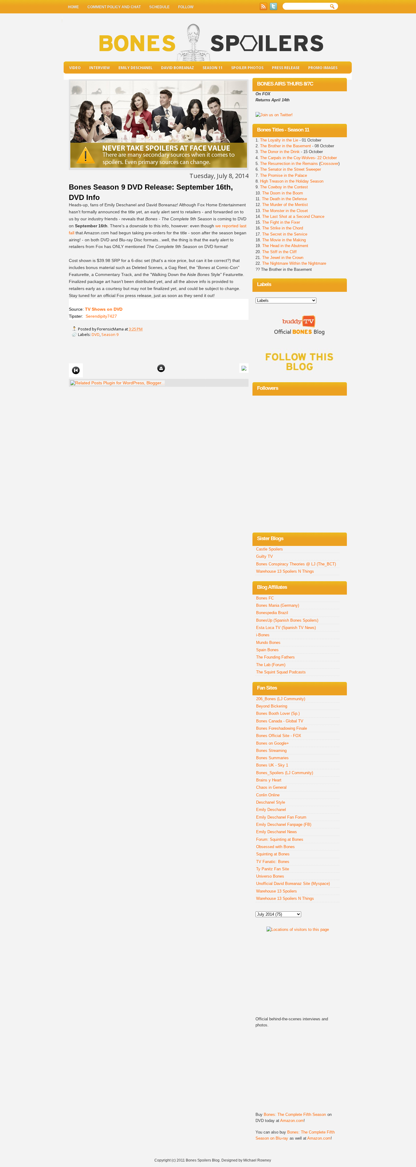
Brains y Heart (268, 780)
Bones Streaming (271, 750)
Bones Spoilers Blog (203, 1160)
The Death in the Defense (284, 199)
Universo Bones (270, 876)
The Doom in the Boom (282, 193)
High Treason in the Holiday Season (291, 181)
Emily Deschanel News (276, 832)
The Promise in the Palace (283, 175)
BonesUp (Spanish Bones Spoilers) (287, 620)
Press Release (286, 67)
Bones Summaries (272, 758)
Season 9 (109, 334)
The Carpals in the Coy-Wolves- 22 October (298, 157)
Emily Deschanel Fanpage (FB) (283, 824)
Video (75, 67)
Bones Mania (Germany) (277, 605)
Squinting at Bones (273, 854)
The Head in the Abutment (284, 245)
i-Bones (263, 635)
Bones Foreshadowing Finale (281, 728)
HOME (73, 7)
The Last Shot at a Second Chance (293, 216)
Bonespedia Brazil (272, 612)
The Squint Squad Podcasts (281, 672)
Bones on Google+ (272, 743)
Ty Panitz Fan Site (272, 869)
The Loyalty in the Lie (279, 140)
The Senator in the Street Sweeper (290, 169)
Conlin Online (268, 795)
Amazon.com (292, 1120)
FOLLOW (185, 7)
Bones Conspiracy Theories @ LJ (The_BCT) (296, 564)
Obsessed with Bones (275, 846)
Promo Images (322, 67)
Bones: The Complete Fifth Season (295, 1114)
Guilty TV (264, 556)
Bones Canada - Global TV (279, 721)
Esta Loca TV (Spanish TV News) (286, 627)
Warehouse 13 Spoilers (276, 891)
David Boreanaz (177, 67)
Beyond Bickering (271, 706)
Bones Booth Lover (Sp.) (278, 713)
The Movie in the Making (284, 240)
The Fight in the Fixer (281, 222)
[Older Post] (243, 367)
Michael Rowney (257, 1160)
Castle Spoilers (269, 549)
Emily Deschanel (135, 67)
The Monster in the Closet (285, 210)
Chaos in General (271, 787)
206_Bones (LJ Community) (280, 699)
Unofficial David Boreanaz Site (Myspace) (293, 883)
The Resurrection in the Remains (289, 163)
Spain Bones (267, 650)
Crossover (329, 163)
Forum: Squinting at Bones (279, 839)
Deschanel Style (270, 802)
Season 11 (213, 67)
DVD (96, 334)
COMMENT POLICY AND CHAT (114, 7)
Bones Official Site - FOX (278, 735)
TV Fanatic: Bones (272, 861)
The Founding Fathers (275, 657)
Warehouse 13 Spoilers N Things (285, 571)
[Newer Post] (76, 370)
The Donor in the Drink (280, 151)
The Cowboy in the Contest (284, 187)
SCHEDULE (159, 7)
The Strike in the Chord (282, 228)
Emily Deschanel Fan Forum (281, 817)
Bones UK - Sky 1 (272, 765)
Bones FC (265, 598)
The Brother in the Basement (285, 146)
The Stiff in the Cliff (279, 252)
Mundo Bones (268, 642)
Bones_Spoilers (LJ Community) (284, 772)
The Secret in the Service (284, 234)
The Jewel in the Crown (282, 257)
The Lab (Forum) (270, 664)
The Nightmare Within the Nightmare (294, 263)
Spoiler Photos (247, 67)
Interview (99, 67)
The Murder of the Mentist (285, 204)
